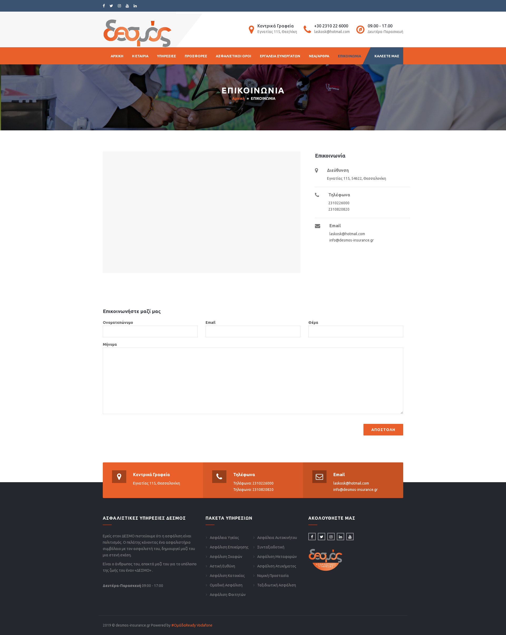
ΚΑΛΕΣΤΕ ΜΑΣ (386, 56)
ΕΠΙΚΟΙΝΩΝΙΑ (349, 56)
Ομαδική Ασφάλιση (226, 585)
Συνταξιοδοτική (270, 547)
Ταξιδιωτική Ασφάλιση (276, 585)
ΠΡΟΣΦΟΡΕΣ (196, 56)
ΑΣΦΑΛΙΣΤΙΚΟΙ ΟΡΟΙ (233, 56)
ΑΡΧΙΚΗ (117, 56)
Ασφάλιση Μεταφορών (277, 557)
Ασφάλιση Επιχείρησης (229, 547)
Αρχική (238, 98)
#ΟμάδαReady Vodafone (191, 625)
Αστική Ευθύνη (222, 566)
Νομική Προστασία (273, 576)
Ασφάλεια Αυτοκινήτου (277, 538)
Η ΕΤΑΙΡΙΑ (140, 56)
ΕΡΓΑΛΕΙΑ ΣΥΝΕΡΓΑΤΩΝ (280, 56)
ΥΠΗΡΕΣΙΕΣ (166, 56)
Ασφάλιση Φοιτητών (228, 595)
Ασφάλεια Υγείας (224, 538)
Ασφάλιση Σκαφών (226, 557)
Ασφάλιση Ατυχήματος (276, 566)
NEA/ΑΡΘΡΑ (319, 56)
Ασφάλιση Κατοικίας (227, 576)
